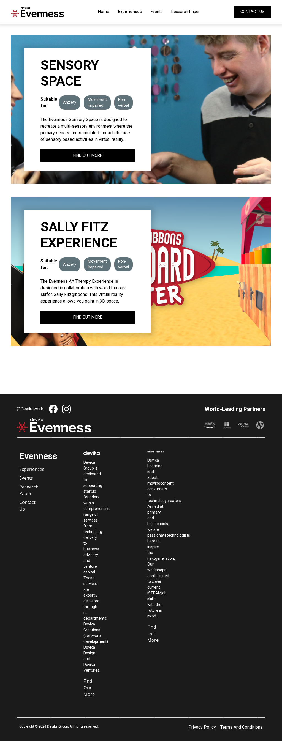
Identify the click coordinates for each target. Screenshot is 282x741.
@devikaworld (30, 408)
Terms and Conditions (241, 727)
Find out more (87, 155)
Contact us (27, 505)
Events (156, 11)
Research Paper (185, 11)
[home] (37, 12)
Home (103, 11)
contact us (252, 11)
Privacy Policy (202, 727)
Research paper (27, 490)
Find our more (89, 687)
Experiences (130, 11)
